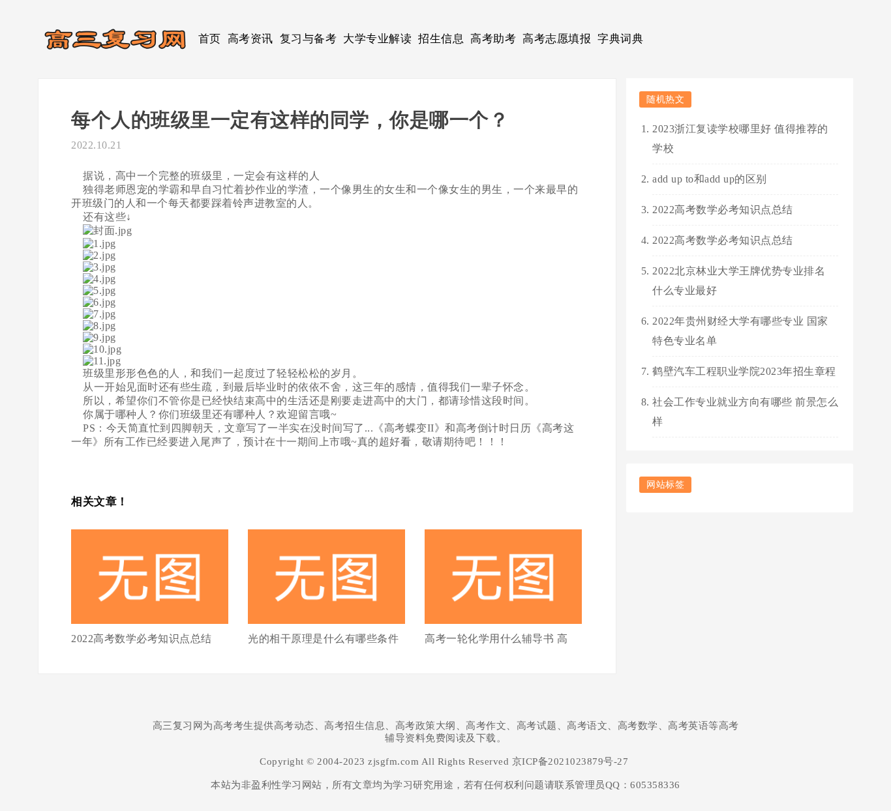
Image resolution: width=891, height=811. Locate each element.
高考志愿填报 (556, 39)
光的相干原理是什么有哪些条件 (323, 638)
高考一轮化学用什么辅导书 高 (496, 638)
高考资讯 (250, 39)
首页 (209, 39)
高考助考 (493, 39)
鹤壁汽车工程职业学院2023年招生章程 (744, 371)
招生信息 (441, 39)
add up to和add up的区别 (709, 178)
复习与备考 (308, 39)
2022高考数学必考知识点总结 (141, 638)
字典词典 (620, 39)
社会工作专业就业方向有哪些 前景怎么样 (745, 411)
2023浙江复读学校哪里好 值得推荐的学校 (740, 138)
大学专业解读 (377, 39)
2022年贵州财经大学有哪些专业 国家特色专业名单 (740, 331)
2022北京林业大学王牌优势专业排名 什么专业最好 (738, 280)
